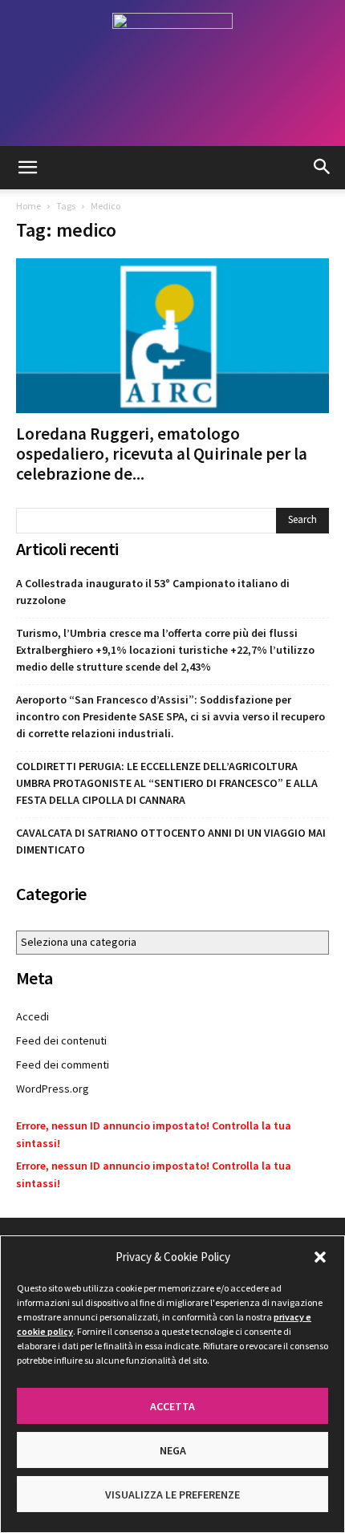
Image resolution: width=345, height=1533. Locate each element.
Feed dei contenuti (61, 1040)
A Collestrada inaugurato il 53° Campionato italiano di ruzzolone (153, 591)
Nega (173, 1450)
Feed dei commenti (62, 1064)
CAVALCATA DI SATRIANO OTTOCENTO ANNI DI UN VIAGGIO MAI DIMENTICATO (171, 841)
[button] (320, 1257)
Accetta (172, 1406)
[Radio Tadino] (172, 73)
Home (28, 206)
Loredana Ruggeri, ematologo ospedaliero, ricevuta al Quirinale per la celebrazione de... (161, 454)
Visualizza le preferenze (172, 1494)
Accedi (32, 1016)
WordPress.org (52, 1088)
